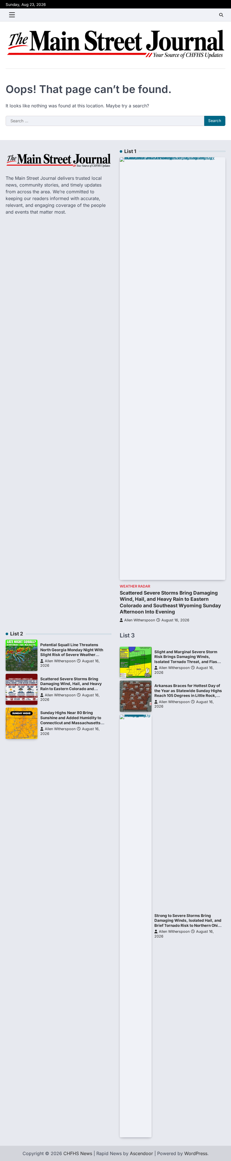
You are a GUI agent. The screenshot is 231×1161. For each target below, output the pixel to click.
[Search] (221, 15)
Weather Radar (135, 586)
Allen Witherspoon (139, 620)
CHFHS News (77, 1153)
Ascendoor (141, 1153)
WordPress (195, 1153)
